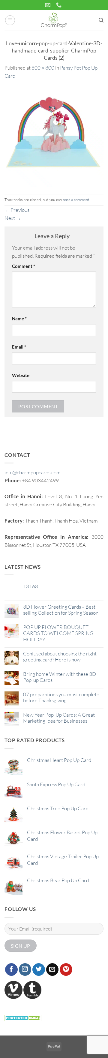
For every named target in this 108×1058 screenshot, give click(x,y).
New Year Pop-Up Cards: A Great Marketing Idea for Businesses (59, 718)
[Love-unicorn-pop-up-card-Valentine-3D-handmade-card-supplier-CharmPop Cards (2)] (54, 136)
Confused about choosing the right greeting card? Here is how (60, 657)
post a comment (76, 199)
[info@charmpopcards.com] (48, 5)
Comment (23, 266)
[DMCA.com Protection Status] (22, 1017)
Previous (16, 210)
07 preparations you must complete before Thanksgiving (61, 697)
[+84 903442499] (59, 5)
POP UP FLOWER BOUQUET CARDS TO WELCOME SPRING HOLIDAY (58, 633)
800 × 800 (43, 67)
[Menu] (10, 20)
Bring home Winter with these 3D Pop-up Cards (59, 677)
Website (20, 375)
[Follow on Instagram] (25, 969)
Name (19, 318)
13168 (30, 586)
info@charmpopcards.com (32, 472)
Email (19, 346)
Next (12, 218)
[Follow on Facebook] (11, 969)
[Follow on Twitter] (38, 969)
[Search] (101, 20)
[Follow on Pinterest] (66, 969)
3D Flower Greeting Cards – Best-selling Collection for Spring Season (60, 610)
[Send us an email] (52, 969)
